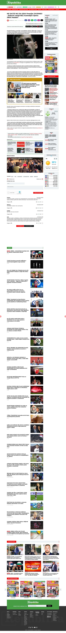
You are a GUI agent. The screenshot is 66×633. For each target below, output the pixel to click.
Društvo (8, 616)
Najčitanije (55, 15)
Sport (16, 20)
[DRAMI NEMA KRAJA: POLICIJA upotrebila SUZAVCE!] (21, 144)
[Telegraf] (35, 20)
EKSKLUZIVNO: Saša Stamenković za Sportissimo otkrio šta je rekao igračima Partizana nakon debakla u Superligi (18, 310)
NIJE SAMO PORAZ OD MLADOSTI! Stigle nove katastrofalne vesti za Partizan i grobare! (18, 436)
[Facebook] (25, 20)
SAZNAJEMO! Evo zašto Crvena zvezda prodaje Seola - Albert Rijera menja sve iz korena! (18, 339)
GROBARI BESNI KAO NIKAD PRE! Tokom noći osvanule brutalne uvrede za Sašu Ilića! (18, 445)
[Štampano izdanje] (13, 589)
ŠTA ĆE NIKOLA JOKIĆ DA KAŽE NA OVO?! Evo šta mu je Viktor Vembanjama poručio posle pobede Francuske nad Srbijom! (18, 513)
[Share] (8, 545)
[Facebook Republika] (29, 627)
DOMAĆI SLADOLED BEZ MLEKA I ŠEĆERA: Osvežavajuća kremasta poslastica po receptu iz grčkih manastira (29, 101)
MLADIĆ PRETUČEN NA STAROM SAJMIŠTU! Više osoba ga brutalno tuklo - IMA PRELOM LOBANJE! (51, 44)
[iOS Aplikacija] (34, 27)
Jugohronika (45, 555)
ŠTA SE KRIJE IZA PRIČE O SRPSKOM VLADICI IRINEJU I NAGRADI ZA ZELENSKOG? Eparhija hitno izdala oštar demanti (20, 101)
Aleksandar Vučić (15, 9)
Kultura (31, 616)
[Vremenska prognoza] (48, 163)
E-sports (25, 623)
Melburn (31, 176)
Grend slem (36, 176)
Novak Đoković (17, 62)
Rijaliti (31, 614)
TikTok (9, 134)
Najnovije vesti (11, 541)
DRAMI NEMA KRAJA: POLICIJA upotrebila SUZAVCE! (12, 143)
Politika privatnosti (55, 620)
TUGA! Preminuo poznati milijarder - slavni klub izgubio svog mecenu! (17, 261)
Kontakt (54, 617)
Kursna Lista (51, 173)
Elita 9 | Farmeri (37, 612)
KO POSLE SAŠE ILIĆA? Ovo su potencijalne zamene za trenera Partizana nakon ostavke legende (16, 291)
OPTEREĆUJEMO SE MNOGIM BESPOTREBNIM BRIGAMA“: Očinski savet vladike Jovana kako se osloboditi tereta (30, 85)
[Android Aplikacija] (28, 27)
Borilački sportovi (25, 618)
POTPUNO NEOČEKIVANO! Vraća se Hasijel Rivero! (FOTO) (16, 377)
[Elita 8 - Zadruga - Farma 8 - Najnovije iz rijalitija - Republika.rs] (51, 7)
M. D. (13, 20)
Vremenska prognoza (9, 617)
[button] (55, 111)
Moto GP (25, 619)
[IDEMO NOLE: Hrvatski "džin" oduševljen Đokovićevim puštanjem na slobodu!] (21, 150)
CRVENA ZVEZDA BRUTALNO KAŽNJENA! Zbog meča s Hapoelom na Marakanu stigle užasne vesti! (18, 387)
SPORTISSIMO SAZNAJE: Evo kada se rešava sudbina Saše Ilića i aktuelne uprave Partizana (17, 407)
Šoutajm (25, 622)
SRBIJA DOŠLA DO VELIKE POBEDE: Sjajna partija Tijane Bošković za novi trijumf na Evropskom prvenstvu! (18, 532)
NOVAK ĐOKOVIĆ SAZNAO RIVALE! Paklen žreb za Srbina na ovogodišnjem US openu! (17, 455)
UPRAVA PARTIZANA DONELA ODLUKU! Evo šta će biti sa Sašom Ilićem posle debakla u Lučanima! (18, 465)
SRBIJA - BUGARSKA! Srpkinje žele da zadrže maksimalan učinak (18, 251)
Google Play (23, 137)
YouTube (40, 133)
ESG (42, 614)
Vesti (22, 82)
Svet (19, 611)
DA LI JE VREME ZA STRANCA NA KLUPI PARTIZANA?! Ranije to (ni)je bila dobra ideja (17, 271)
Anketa (51, 132)
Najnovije (47, 15)
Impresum (55, 613)
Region (19, 614)
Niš (46, 158)
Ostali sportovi (25, 621)
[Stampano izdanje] (51, 64)
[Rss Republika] (33, 627)
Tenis (9, 145)
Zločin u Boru (44, 9)
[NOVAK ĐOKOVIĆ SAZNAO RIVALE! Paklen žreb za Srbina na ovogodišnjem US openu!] (36, 457)
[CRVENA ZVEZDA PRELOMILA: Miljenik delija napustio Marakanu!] (36, 525)
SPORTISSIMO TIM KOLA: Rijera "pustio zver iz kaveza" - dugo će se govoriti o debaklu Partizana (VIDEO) (17, 281)
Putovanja (49, 611)
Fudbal (25, 613)
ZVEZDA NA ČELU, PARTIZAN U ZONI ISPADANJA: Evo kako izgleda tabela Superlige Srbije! (17, 494)
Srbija (8, 613)
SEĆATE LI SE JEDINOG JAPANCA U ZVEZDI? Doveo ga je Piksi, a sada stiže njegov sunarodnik (17, 358)
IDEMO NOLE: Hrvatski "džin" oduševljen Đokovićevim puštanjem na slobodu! (11, 150)
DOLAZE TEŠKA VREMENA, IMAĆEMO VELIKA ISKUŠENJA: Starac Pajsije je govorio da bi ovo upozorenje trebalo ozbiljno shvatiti (12, 101)
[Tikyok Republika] (31, 627)
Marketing (55, 618)
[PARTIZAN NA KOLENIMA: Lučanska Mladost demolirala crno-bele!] (36, 506)
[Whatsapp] (32, 20)
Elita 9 (26, 555)
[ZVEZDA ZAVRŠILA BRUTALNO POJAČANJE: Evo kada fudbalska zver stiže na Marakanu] (36, 370)
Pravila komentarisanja (55, 616)
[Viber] (29, 20)
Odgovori (9, 201)
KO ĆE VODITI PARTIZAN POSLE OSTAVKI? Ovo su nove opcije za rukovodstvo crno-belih (15, 320)
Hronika (26, 572)
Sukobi (19, 615)
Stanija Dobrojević (59, 9)
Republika (55, 611)
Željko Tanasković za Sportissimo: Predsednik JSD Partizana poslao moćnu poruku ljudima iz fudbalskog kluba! (18, 300)
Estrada (31, 613)
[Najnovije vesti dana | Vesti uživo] (25, 7)
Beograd (8, 614)
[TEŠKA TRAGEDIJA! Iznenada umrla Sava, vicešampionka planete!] (36, 419)
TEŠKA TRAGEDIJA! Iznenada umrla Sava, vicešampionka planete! (18, 416)
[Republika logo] (14, 2)
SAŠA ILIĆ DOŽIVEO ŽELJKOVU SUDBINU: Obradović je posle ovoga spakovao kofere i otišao (18, 426)
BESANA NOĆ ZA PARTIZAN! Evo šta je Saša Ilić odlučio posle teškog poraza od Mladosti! (17, 474)
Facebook (31, 133)
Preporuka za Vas (51, 76)
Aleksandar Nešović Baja (23, 9)
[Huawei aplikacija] (40, 27)
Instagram (36, 133)
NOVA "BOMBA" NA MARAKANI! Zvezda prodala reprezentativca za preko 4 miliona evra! (17, 349)
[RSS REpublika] (35, 627)
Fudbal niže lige (26, 615)
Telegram (13, 134)
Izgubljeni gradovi (51, 9)
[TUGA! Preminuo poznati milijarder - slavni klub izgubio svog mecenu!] (36, 264)
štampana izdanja (13, 578)
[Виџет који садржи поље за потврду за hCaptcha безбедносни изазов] (14, 192)
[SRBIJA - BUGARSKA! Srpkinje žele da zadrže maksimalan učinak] (36, 254)
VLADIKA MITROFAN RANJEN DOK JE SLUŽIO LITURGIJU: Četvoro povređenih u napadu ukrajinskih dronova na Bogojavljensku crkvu (37, 101)
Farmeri (37, 615)
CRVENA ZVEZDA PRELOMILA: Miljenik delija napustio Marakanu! (17, 522)
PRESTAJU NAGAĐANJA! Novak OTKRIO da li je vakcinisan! (29, 143)
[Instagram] (38, 20)
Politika (8, 555)
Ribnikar (39, 9)
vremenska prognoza (51, 155)
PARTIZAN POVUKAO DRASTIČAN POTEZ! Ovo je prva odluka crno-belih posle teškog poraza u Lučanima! (17, 484)
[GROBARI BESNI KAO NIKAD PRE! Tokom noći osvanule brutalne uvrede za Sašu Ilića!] (36, 448)
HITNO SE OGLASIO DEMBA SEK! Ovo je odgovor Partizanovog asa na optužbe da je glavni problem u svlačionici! (18, 397)
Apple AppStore (29, 137)
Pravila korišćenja (54, 615)
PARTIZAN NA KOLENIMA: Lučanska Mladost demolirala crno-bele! (16, 503)
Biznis (42, 611)
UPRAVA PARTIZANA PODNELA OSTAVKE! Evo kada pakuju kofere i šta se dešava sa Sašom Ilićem (17, 329)
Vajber (16, 134)
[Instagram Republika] (36, 627)
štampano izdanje (51, 54)
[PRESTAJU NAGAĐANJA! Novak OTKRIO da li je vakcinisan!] (38, 144)
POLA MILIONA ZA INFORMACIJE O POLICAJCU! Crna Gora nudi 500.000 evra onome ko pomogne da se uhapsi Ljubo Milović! (51, 33)
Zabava (31, 611)
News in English (49, 617)
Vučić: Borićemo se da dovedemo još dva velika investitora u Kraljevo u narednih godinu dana (50, 574)
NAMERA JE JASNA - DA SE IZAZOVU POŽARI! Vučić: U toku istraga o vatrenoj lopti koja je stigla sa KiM (51, 20)
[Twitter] (41, 20)
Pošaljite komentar (38, 192)
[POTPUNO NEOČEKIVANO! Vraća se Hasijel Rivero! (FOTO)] (36, 380)
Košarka (25, 616)
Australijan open (26, 176)
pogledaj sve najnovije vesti (51, 48)
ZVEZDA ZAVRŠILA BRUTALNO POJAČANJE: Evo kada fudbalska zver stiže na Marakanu (17, 368)
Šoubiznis (31, 615)
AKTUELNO (9, 9)
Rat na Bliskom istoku (33, 9)
